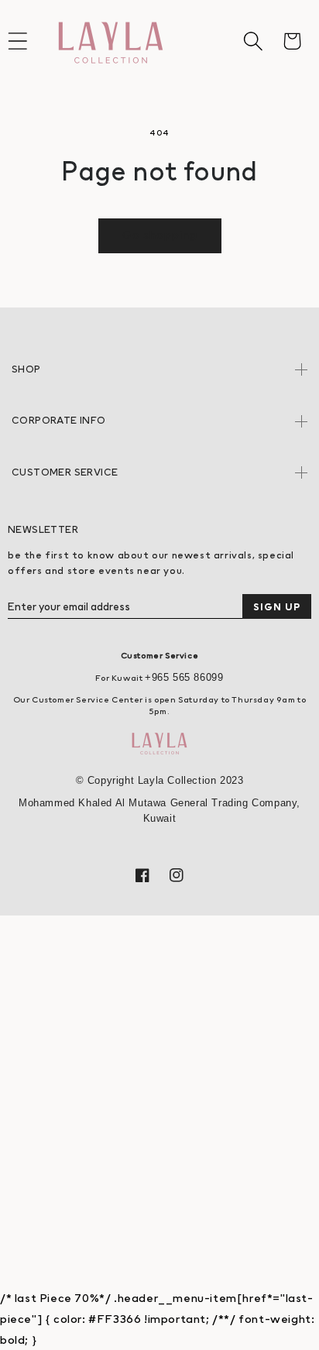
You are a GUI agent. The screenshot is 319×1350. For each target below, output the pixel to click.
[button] (253, 41)
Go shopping (159, 234)
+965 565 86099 (184, 677)
